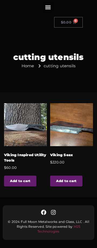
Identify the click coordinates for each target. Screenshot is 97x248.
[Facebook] (43, 212)
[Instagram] (53, 212)
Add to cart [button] (20, 181)
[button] (48, 7)
